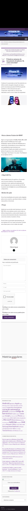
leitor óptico (13, 418)
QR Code (4, 424)
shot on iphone (22, 230)
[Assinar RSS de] (2, 29)
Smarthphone (4, 231)
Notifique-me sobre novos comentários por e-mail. (13, 308)
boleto (8, 405)
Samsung (5, 426)
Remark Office (11, 424)
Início (2, 42)
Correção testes (11, 411)
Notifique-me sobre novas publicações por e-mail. (13, 313)
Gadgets (17, 413)
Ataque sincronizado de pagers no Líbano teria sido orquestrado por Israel (15, 50)
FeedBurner (17, 491)
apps (21, 403)
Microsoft (7, 420)
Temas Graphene (11, 509)
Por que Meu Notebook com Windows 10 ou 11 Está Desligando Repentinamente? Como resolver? (13, 450)
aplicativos (12, 403)
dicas (10, 413)
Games (22, 413)
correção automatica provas (11, 410)
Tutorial (5, 430)
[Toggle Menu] (26, 39)
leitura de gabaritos (21, 418)
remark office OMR (20, 424)
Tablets (14, 428)
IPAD (16, 416)
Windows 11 (17, 430)
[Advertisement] (14, 14)
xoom (21, 430)
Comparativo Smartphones (14, 407)
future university (6, 456)
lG (2, 420)
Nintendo (20, 420)
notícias (8, 230)
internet (13, 416)
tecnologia (18, 428)
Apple (4, 230)
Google (7, 416)
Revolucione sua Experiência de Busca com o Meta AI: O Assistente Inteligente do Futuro (13, 54)
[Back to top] (24, 507)
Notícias (10, 64)
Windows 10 (11, 430)
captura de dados (14, 405)
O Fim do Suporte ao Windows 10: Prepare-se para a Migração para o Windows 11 (13, 444)
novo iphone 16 (14, 230)
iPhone (20, 416)
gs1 (11, 416)
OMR (23, 422)
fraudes (14, 413)
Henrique (5, 64)
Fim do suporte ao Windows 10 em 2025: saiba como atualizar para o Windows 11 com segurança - (14, 441)
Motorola (15, 420)
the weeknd (11, 231)
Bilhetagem (4, 405)
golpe (3, 416)
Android (5, 403)
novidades (19, 422)
